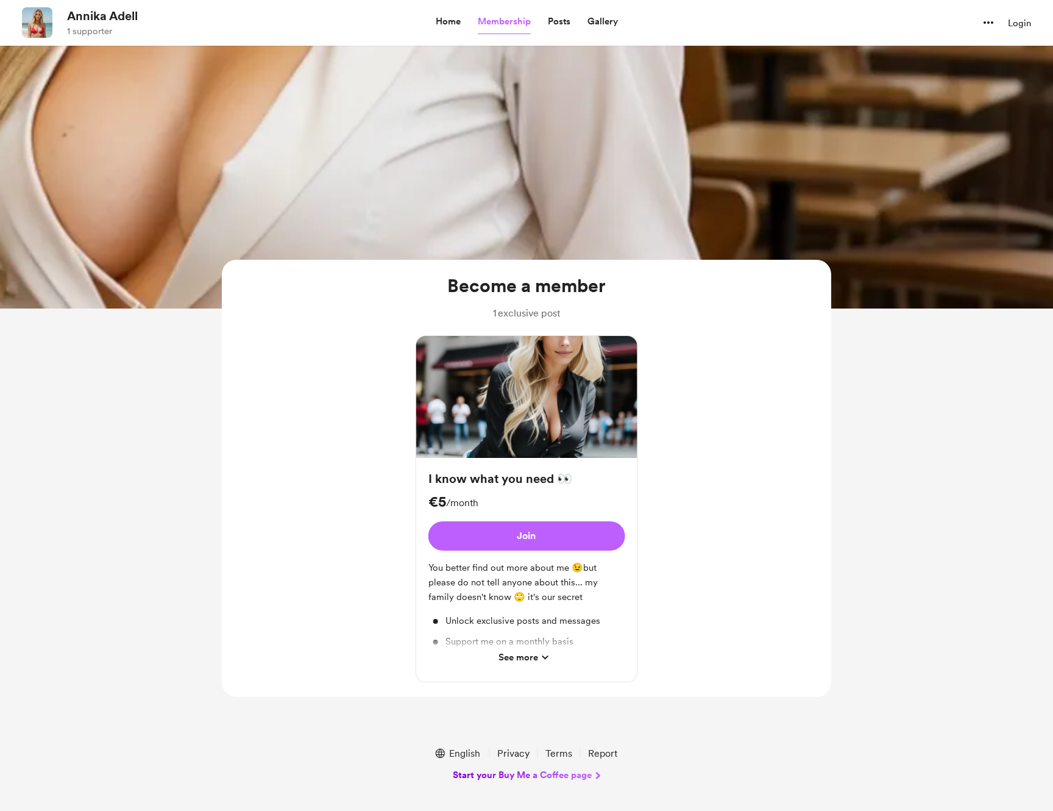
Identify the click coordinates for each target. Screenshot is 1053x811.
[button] (448, 22)
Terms (558, 753)
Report (602, 753)
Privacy (513, 753)
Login (1019, 23)
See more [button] (518, 657)
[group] (526, 509)
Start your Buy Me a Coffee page (522, 775)
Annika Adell (102, 16)
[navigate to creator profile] (37, 22)
